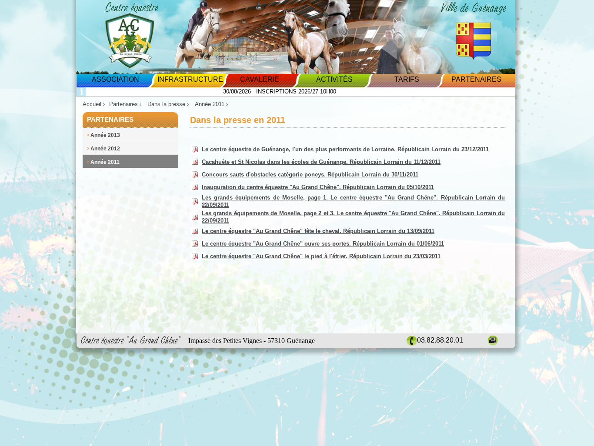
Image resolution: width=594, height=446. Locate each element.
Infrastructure (190, 79)
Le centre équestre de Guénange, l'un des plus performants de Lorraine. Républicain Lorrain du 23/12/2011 (345, 149)
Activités (334, 79)
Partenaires (476, 79)
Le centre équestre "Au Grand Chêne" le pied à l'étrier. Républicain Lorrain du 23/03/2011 (321, 256)
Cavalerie (259, 79)
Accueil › (94, 104)
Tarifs (406, 79)
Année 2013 (103, 135)
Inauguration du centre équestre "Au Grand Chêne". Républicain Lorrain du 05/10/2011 (318, 187)
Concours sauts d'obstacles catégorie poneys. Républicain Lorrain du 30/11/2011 (310, 174)
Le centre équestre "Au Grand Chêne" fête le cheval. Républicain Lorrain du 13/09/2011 (318, 231)
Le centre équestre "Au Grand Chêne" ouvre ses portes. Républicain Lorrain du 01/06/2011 (323, 243)
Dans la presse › (168, 104)
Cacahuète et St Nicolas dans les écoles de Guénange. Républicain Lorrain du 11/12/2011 (321, 162)
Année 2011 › (212, 104)
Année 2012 (103, 149)
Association (115, 79)
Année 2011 (103, 162)
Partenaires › (126, 104)
